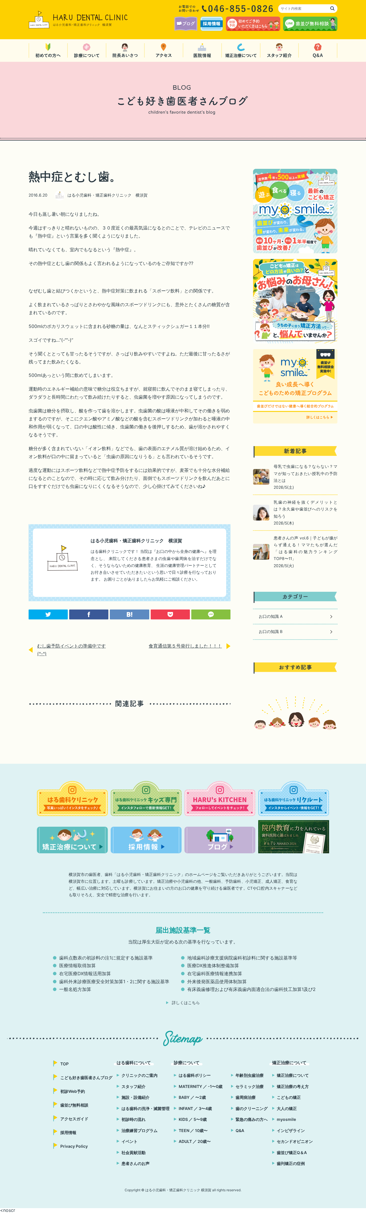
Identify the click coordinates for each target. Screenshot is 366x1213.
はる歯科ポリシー (195, 1075)
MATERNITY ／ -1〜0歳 (200, 1086)
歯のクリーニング (252, 1108)
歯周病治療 (246, 1097)
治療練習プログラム (140, 1130)
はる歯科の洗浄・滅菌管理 (146, 1108)
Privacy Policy (74, 1146)
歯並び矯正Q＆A (292, 1152)
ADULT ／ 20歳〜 (195, 1141)
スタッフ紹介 (134, 1086)
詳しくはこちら (186, 1002)
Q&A (240, 1130)
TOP (64, 1063)
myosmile (286, 1119)
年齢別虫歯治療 (250, 1075)
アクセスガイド (74, 1118)
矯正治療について (293, 1075)
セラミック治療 (250, 1086)
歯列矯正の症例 (291, 1163)
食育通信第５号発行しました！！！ (185, 646)
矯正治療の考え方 (293, 1086)
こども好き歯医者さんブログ (86, 1077)
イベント (130, 1141)
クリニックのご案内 (140, 1075)
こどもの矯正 (289, 1097)
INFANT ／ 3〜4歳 (195, 1108)
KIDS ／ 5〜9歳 (193, 1119)
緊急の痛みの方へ (252, 1119)
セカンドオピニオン (295, 1141)
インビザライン (291, 1130)
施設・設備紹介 (136, 1097)
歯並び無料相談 (74, 1105)
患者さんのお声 (136, 1163)
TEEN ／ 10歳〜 (193, 1130)
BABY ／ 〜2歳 (192, 1097)
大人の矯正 (287, 1108)
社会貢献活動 (134, 1152)
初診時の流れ (134, 1119)
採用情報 (68, 1132)
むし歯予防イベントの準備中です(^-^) (71, 650)
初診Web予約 (72, 1091)
